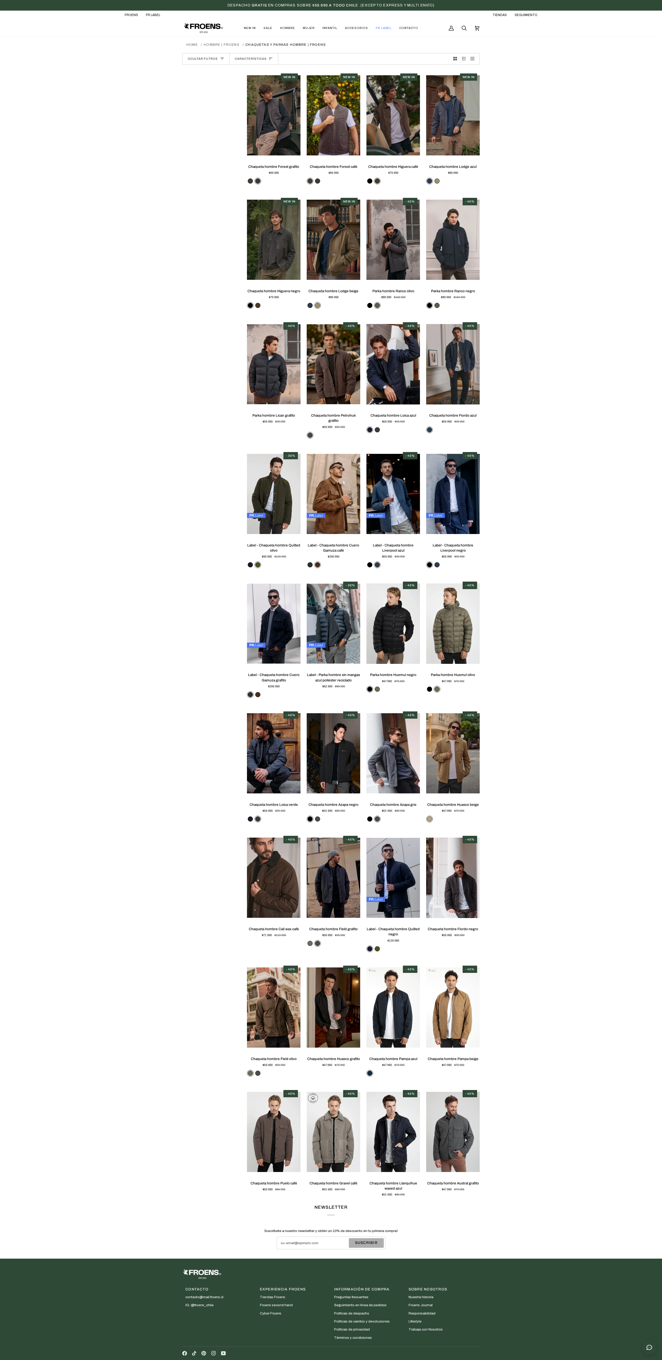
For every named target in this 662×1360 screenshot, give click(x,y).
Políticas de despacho (351, 1313)
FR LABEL (153, 15)
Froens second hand (276, 1305)
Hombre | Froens (221, 45)
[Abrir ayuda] (649, 1347)
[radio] (250, 181)
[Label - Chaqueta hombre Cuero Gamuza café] (333, 494)
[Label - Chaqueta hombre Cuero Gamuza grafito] (273, 623)
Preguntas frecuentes (351, 1297)
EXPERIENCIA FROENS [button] (283, 1289)
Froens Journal (421, 1305)
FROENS (131, 15)
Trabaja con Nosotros (426, 1329)
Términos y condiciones (353, 1338)
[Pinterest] (203, 1353)
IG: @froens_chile (199, 1305)
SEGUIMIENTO (526, 15)
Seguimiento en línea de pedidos (360, 1305)
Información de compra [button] (361, 1289)
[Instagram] (213, 1353)
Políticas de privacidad (352, 1329)
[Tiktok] (194, 1353)
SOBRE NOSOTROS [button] (428, 1289)
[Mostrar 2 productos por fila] (455, 58)
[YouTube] (223, 1353)
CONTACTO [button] (196, 1289)
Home (192, 45)
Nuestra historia (421, 1297)
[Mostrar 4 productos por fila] (473, 58)
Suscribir (366, 1243)
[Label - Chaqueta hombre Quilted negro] (393, 877)
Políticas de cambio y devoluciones (362, 1321)
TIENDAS (500, 15)
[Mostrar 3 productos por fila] (464, 58)
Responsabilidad (422, 1313)
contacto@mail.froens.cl (204, 1297)
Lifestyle (415, 1321)
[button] (250, 28)
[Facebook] (184, 1353)
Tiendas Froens (272, 1297)
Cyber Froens (270, 1313)
